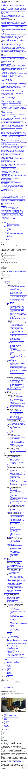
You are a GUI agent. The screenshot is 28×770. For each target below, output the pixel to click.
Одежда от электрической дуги (18, 334)
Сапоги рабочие (10, 93)
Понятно (3, 768)
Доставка (9, 236)
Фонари (10, 165)
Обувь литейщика (15, 438)
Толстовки (21, 57)
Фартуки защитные (6, 79)
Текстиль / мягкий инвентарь (11, 593)
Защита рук (7, 558)
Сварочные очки (10, 125)
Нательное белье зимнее (11, 27)
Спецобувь (4, 104)
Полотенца (4, 193)
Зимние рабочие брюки (16, 292)
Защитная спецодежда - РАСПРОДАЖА (12, 214)
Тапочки (15, 103)
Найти (17, 682)
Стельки (3, 115)
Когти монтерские (6, 154)
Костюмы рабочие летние (8, 34)
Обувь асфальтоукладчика (17, 105)
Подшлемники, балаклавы (8, 68)
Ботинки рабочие (5, 91)
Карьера (9, 229)
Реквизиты (10, 237)
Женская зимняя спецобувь (14, 87)
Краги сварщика (5, 174)
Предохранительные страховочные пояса (11, 147)
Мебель (3, 206)
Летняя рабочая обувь (7, 90)
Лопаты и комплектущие (17, 616)
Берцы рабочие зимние (7, 84)
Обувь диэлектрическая (13, 107)
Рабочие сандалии (15, 413)
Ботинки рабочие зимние (7, 83)
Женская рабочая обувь (7, 94)
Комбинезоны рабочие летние (9, 39)
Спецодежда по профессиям (9, 72)
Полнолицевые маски (20, 132)
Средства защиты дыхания (8, 130)
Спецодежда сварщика (17, 324)
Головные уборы (6, 64)
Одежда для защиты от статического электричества (12, 50)
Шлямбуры (11, 151)
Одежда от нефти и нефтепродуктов (15, 339)
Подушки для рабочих (7, 189)
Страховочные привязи (20, 146)
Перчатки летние (5, 172)
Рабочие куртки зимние (21, 22)
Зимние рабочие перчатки (8, 181)
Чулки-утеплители (15, 405)
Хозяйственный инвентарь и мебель (10, 15)
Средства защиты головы (8, 117)
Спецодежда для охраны (7, 78)
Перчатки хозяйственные (8, 176)
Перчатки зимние (14, 172)
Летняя (4, 33)
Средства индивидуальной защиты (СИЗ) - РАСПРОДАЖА (16, 655)
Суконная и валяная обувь (15, 86)
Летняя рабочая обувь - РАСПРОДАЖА (12, 211)
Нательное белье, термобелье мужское (17, 58)
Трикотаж (4, 55)
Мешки (11, 200)
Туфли (19, 103)
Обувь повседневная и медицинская (11, 101)
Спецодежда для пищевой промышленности (12, 76)
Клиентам (6, 232)
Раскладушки (15, 207)
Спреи (22, 158)
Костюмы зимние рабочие (8, 22)
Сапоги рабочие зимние (20, 83)
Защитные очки (5, 122)
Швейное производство (13, 224)
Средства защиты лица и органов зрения (12, 121)
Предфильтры (22, 133)
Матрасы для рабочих (7, 190)
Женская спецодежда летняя (17, 40)
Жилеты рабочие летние (15, 37)
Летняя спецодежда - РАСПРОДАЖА (11, 208)
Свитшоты (4, 58)
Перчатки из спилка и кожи (9, 171)
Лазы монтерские (15, 154)
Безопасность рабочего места (9, 161)
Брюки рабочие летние (7, 36)
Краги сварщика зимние (20, 175)
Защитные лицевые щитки (16, 122)
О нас (8, 228)
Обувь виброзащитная (6, 110)
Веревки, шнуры (14, 153)
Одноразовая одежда (16, 327)
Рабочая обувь (7, 391)
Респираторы (4, 132)
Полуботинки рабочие (16, 91)
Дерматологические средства (9, 157)
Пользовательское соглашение (15, 233)
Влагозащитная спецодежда (8, 44)
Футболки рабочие (6, 57)
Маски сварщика (15, 473)
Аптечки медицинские (7, 162)
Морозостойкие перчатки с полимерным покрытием (14, 585)
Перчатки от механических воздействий (12, 186)
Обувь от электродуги (16, 441)
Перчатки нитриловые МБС (8, 169)
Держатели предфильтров (8, 135)
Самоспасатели (14, 137)
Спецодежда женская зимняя (18, 296)
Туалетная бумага (15, 629)
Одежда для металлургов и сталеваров (15, 47)
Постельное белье (6, 188)
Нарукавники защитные (7, 80)
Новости (9, 231)
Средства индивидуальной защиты (13, 9)
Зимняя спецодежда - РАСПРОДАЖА (11, 210)
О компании (7, 226)
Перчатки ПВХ (15, 168)
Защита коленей (5, 160)
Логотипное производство (14, 225)
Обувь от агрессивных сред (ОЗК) (17, 108)
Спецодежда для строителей (8, 73)
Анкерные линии (5, 153)
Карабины (22, 153)
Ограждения (4, 165)
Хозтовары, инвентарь (7, 194)
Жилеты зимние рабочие (15, 25)
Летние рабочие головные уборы (15, 69)
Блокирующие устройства (8, 150)
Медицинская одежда (21, 73)
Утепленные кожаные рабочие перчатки (12, 185)
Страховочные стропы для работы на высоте (12, 149)
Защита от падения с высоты (9, 144)
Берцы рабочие (19, 93)
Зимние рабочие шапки (16, 366)
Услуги (5, 222)
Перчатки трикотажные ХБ (8, 167)
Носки (2, 59)
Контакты (6, 239)
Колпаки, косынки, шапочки (16, 66)
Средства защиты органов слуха (10, 140)
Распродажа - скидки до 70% (11, 637)
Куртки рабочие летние (21, 34)
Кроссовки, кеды (5, 103)
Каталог (3, 4)
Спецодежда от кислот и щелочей (10, 48)
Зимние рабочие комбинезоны (18, 295)
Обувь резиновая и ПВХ (8, 97)
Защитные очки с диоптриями (14, 128)
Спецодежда (12, 5)
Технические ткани (10, 196)
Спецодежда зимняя (7, 20)
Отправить (3, 268)
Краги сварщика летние (7, 175)
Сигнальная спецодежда (12, 45)
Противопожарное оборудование (17, 164)
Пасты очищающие (15, 158)
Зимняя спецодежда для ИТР (11, 28)
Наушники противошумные (8, 142)
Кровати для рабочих (6, 207)
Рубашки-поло (15, 57)
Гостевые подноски (6, 114)
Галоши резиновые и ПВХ (17, 423)
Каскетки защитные (15, 118)
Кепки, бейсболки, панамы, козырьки (11, 65)
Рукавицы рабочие (6, 179)
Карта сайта (7, 729)
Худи (13, 61)
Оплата (9, 235)
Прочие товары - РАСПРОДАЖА (10, 218)
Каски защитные (5, 118)
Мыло (14, 200)
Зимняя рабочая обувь (7, 82)
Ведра (10, 197)
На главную (4, 697)
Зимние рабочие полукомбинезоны (10, 23)
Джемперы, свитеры (9, 59)
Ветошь (3, 196)
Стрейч (17, 201)
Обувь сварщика (5, 105)
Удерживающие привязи (7, 146)
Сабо (11, 103)
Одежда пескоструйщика (16, 52)
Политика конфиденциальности (15, 761)
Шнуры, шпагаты (9, 203)
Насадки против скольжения (18, 114)
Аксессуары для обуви (7, 112)
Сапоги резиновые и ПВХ (8, 98)
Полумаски (11, 132)
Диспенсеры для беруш (16, 510)
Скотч (13, 201)
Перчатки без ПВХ (6, 168)
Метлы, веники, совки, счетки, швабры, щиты (18, 618)
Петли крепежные (19, 151)
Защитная (4, 43)
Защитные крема (5, 158)
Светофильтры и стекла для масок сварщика (17, 475)
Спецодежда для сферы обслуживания (11, 75)
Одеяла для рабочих (6, 192)
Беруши (18, 142)
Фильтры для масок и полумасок (9, 133)
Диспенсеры (15, 197)
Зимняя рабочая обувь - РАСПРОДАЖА (12, 213)
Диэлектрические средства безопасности (17, 550)
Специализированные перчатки (10, 178)
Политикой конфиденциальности (18, 271)
